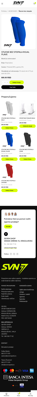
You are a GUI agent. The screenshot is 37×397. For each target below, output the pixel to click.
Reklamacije (23, 301)
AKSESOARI (12, 11)
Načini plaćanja (6, 289)
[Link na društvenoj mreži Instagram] (17, 254)
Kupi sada (12, 87)
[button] (9, 128)
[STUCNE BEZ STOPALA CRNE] (27, 139)
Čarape (29, 120)
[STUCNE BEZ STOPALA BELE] (9, 108)
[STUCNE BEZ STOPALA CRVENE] (9, 171)
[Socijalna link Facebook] (11, 254)
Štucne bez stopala (25, 11)
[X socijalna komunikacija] (14, 254)
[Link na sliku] (14, 268)
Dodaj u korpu (17, 82)
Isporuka (22, 299)
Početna (4, 11)
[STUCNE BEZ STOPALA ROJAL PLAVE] (9, 139)
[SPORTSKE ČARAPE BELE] (27, 108)
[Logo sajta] (18, 3)
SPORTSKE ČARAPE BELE (27, 118)
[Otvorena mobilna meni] (2, 3)
